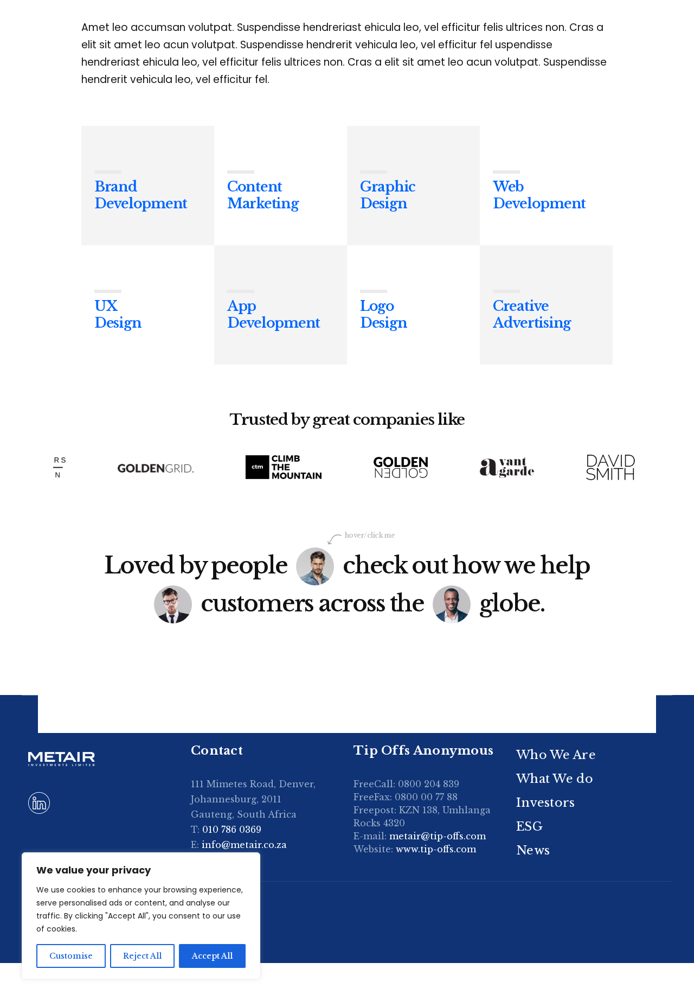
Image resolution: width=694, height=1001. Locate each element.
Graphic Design (387, 195)
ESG (529, 826)
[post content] (147, 185)
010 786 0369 (231, 829)
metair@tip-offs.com (437, 836)
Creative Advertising (532, 314)
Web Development (539, 195)
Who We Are (556, 755)
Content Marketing (263, 195)
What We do (554, 779)
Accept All (212, 956)
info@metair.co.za (244, 844)
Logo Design (383, 314)
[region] (141, 915)
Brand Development (140, 195)
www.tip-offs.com (436, 849)
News (533, 850)
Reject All (142, 956)
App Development (273, 314)
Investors (545, 802)
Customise (71, 956)
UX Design (117, 314)
